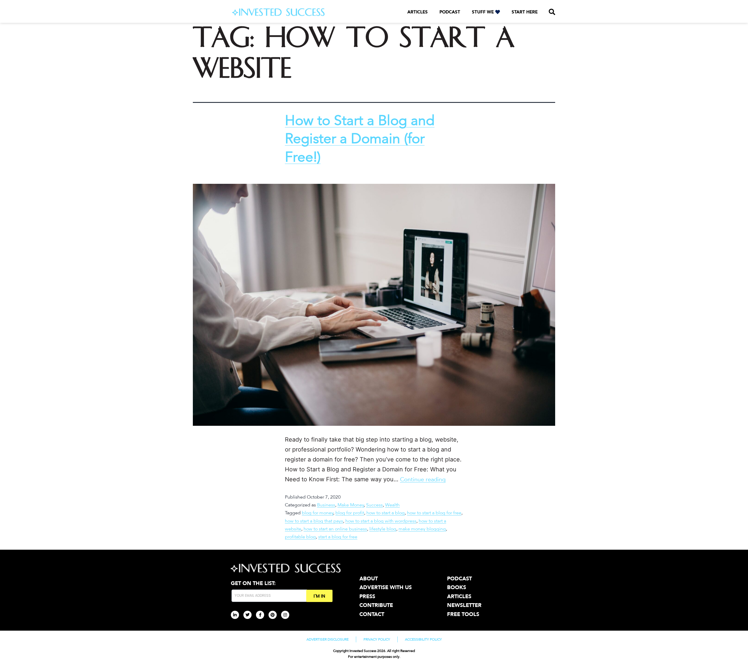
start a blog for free (337, 537)
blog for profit (349, 513)
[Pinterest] (273, 615)
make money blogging (422, 529)
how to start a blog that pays (314, 521)
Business (326, 505)
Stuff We (483, 12)
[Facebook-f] (260, 615)
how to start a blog (385, 513)
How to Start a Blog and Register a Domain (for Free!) (359, 139)
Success (374, 505)
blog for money (317, 513)
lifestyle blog (382, 529)
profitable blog (300, 537)
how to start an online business (335, 529)
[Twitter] (247, 615)
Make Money (350, 505)
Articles (417, 12)
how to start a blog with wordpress (380, 521)
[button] (552, 12)
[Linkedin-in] (235, 615)
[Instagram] (285, 615)
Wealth (392, 505)
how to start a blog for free (434, 513)
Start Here (525, 12)
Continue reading (423, 479)
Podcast (449, 12)
